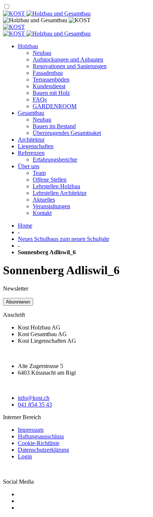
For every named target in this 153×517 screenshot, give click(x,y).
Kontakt (42, 213)
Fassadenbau (48, 73)
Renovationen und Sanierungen (70, 66)
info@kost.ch (33, 398)
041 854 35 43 (35, 404)
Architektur (31, 139)
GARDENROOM (54, 106)
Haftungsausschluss (41, 436)
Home (25, 225)
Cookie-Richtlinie (38, 443)
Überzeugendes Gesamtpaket (67, 133)
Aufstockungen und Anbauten (68, 59)
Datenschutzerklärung (43, 450)
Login (25, 456)
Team (39, 173)
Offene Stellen (49, 179)
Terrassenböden (51, 79)
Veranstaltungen (51, 206)
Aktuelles (44, 199)
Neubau (42, 53)
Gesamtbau (31, 113)
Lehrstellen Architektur (60, 193)
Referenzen (31, 153)
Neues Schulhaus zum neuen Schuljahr (63, 239)
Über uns (28, 166)
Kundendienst (49, 86)
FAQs (40, 99)
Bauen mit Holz (51, 93)
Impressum (30, 430)
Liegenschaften (35, 146)
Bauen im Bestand (54, 126)
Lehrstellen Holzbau (56, 186)
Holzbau (28, 46)
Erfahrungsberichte (55, 159)
